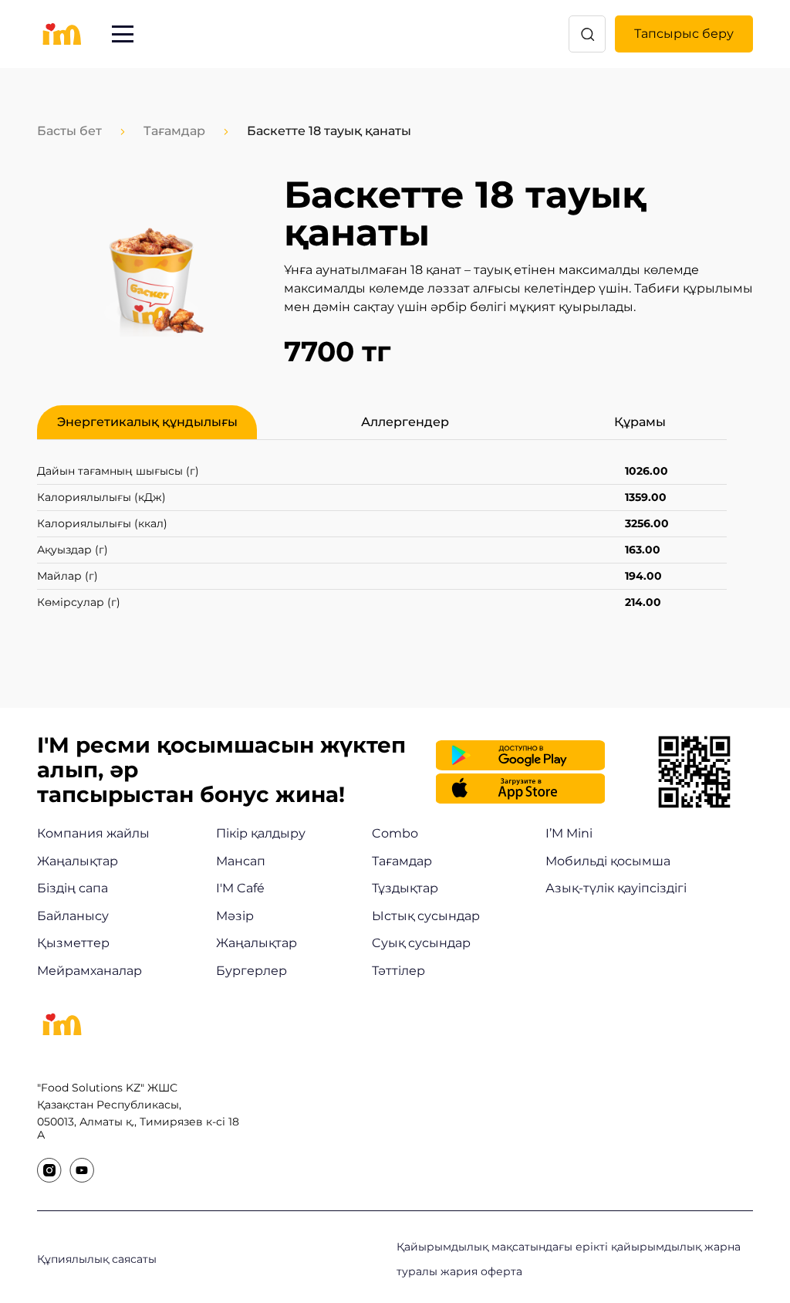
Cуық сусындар (421, 943)
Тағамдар (174, 131)
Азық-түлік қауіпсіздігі (616, 888)
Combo (395, 833)
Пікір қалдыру (261, 833)
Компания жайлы (93, 833)
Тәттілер (398, 970)
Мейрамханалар (89, 970)
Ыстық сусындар (426, 916)
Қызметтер (73, 943)
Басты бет (69, 131)
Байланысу (73, 916)
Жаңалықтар (77, 861)
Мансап (240, 861)
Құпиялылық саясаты (97, 1259)
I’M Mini (568, 833)
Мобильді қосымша (607, 861)
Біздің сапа (72, 888)
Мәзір (235, 916)
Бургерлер (251, 970)
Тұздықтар (405, 888)
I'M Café (240, 888)
